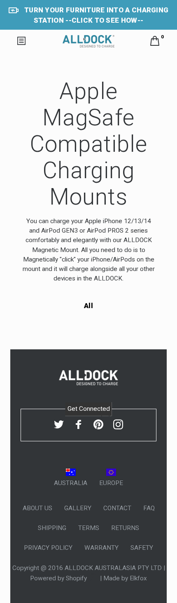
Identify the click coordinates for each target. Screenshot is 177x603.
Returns (125, 528)
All (88, 306)
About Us (37, 508)
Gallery (77, 508)
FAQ (149, 508)
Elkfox (138, 578)
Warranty (101, 547)
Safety (141, 547)
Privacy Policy (48, 547)
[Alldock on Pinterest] (98, 425)
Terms (88, 528)
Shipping (52, 528)
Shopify (77, 578)
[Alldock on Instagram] (118, 425)
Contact (117, 508)
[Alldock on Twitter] (59, 425)
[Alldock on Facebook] (79, 425)
